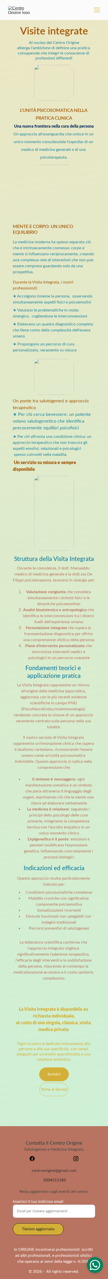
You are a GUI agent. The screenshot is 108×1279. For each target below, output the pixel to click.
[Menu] (97, 10)
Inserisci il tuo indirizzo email (38, 1202)
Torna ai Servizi (54, 1089)
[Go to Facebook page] (35, 1158)
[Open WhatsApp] (95, 1265)
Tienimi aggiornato (38, 1229)
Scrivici (53, 1074)
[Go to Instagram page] (75, 1158)
